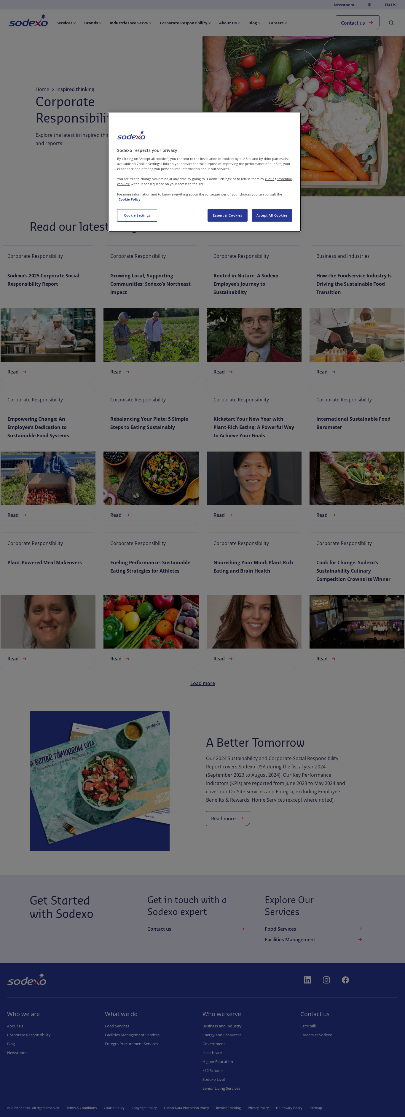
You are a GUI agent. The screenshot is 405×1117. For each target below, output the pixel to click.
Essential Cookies (227, 215)
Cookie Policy (129, 199)
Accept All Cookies (271, 215)
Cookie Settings (137, 215)
